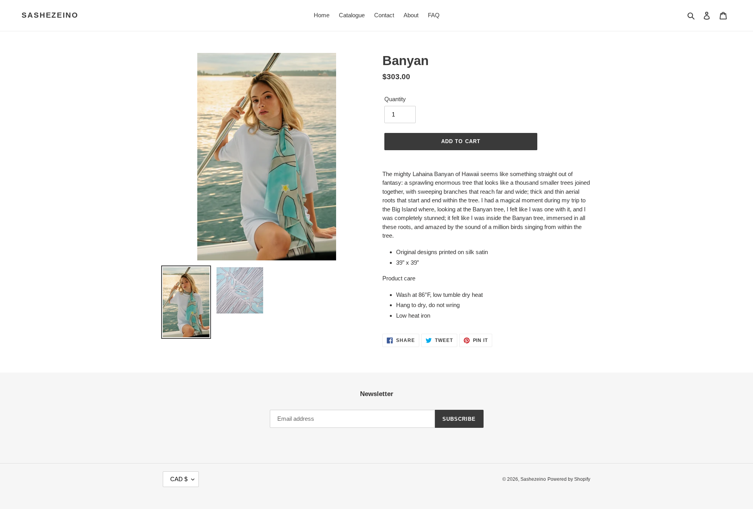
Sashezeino (50, 15)
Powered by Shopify (568, 479)
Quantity (395, 99)
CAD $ (178, 479)
